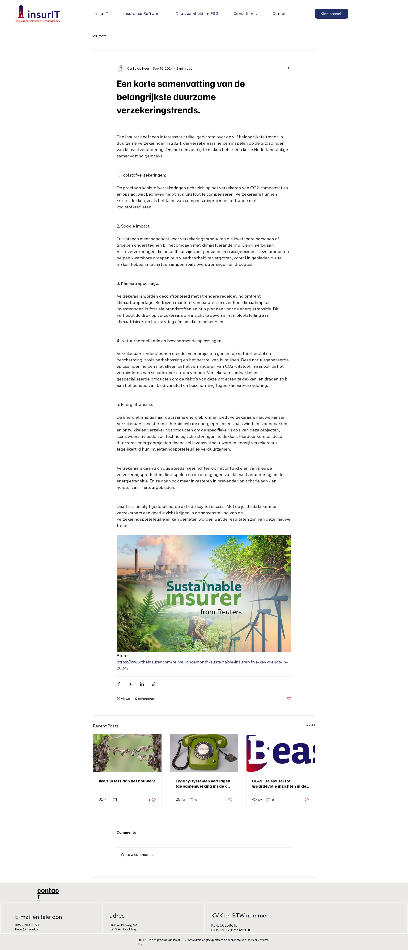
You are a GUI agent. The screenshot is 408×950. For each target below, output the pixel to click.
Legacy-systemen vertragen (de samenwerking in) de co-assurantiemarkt (203, 783)
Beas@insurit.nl (26, 929)
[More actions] (288, 68)
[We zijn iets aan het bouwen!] (127, 753)
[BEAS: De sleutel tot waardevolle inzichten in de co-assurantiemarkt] (280, 753)
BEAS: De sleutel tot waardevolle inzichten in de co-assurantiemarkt (279, 783)
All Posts (99, 36)
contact (48, 893)
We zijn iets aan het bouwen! (127, 780)
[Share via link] (153, 684)
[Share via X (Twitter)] (130, 684)
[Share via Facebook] (119, 684)
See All (310, 725)
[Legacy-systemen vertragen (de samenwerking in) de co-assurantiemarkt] (204, 753)
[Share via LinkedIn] (142, 684)
